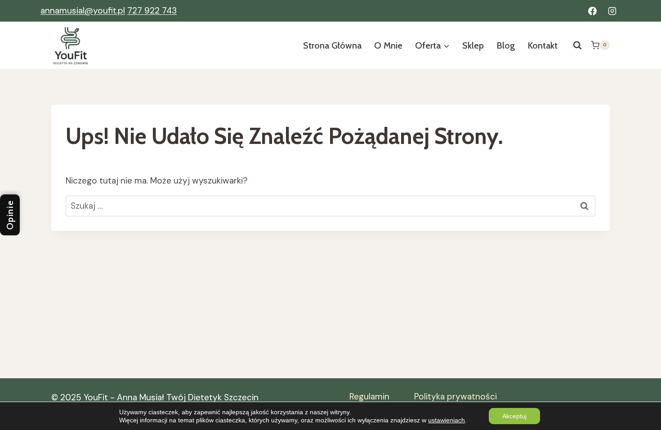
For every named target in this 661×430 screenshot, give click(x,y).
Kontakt (542, 45)
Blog (505, 45)
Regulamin (369, 396)
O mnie (388, 45)
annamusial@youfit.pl (82, 10)
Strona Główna (332, 45)
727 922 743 (152, 10)
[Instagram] (612, 10)
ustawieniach (446, 420)
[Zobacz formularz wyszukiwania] (577, 45)
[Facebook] (592, 10)
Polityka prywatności (455, 396)
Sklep (473, 45)
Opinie (9, 215)
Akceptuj (514, 416)
